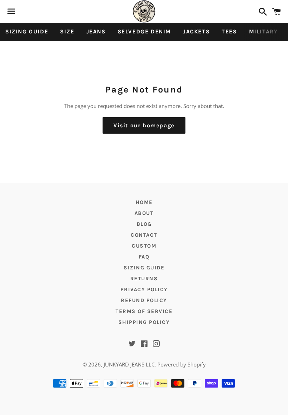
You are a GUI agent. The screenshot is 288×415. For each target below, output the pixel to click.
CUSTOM (144, 246)
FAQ (144, 257)
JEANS (96, 31)
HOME (144, 202)
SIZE (67, 31)
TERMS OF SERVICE (144, 311)
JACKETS (196, 31)
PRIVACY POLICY (144, 289)
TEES (229, 31)
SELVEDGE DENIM (144, 31)
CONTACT (144, 235)
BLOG (144, 224)
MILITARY (263, 31)
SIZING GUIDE (26, 31)
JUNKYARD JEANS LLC (129, 364)
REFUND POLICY (144, 300)
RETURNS (144, 278)
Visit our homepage (144, 125)
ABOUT (144, 213)
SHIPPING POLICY (144, 322)
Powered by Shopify (181, 364)
